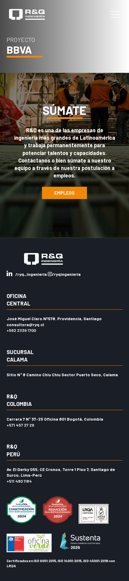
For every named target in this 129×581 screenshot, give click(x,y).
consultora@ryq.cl (25, 324)
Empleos (64, 192)
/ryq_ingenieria (31, 274)
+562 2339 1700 (21, 330)
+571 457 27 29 (20, 425)
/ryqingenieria (66, 274)
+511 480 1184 (19, 481)
